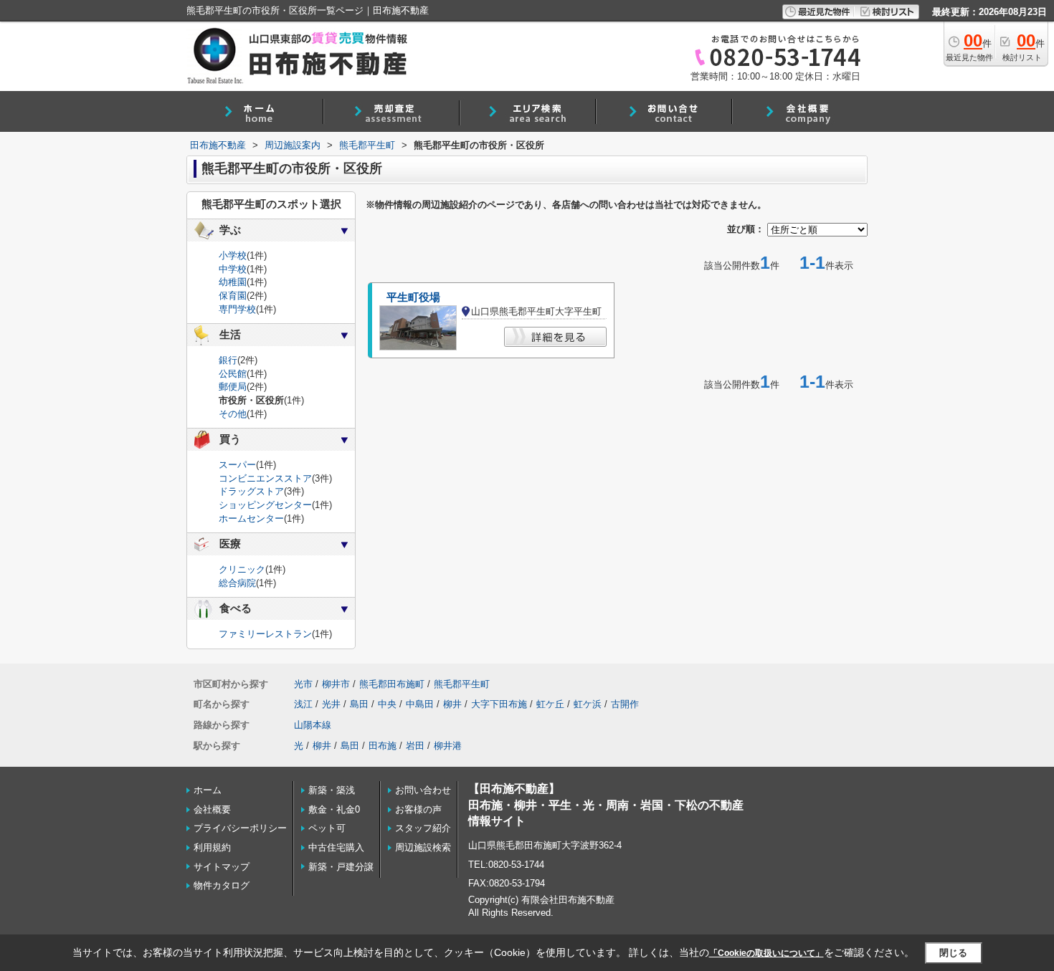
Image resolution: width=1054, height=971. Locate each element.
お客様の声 (418, 809)
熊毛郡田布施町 (391, 684)
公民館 (233, 373)
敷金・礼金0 (334, 809)
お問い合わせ (423, 790)
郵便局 (233, 386)
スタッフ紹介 (423, 828)
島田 (359, 704)
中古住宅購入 (336, 847)
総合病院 (237, 583)
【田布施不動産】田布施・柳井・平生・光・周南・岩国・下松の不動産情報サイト (606, 805)
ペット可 (327, 828)
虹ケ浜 (588, 704)
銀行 (228, 360)
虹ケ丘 (550, 704)
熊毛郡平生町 (462, 684)
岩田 (415, 745)
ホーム (208, 790)
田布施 (383, 745)
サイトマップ (222, 866)
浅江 (303, 704)
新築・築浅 (331, 790)
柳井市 (336, 684)
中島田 (420, 704)
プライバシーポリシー (240, 828)
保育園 (233, 295)
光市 (303, 684)
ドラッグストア (251, 491)
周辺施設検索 (423, 847)
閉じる (953, 952)
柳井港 (448, 745)
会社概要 (212, 809)
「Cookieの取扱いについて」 (766, 953)
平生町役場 (413, 297)
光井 (331, 704)
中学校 (233, 269)
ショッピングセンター (265, 504)
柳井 (452, 704)
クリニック (242, 569)
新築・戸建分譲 (341, 866)
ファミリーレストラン (265, 633)
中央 (387, 704)
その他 (233, 413)
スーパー (237, 464)
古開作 (625, 704)
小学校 (233, 255)
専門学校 (237, 309)
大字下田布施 (499, 704)
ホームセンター (251, 518)
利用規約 (212, 847)
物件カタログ (222, 885)
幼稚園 (233, 282)
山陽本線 (312, 724)
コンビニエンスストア (265, 478)
